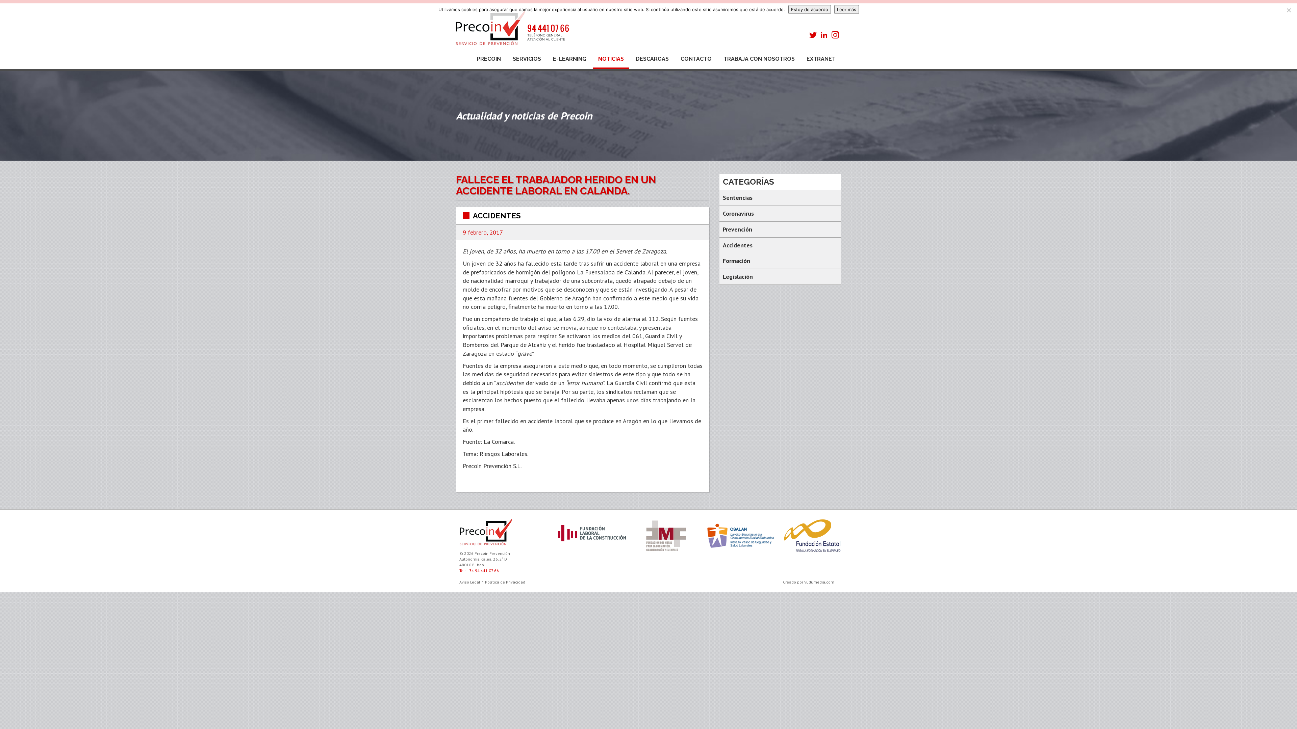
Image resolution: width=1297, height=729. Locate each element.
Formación (736, 261)
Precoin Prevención (512, 31)
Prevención (737, 229)
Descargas (652, 59)
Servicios (527, 59)
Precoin (489, 59)
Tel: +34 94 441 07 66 (479, 570)
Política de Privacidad (505, 582)
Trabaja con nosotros (759, 59)
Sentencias (738, 197)
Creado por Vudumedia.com (808, 582)
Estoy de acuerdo (809, 9)
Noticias (611, 59)
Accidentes (497, 215)
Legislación (738, 276)
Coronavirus (738, 213)
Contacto (696, 59)
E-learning (569, 59)
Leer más (846, 9)
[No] (1288, 10)
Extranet (821, 59)
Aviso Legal (469, 582)
